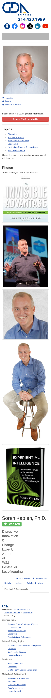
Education (12, 649)
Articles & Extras (35, 583)
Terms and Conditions (12, 613)
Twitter (7, 101)
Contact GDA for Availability (25, 119)
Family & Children (15, 655)
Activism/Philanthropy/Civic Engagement (24, 645)
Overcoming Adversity (17, 685)
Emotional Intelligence (17, 652)
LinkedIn (8, 98)
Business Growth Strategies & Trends (23, 624)
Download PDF (41, 578)
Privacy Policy (27, 613)
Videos (19, 583)
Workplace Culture (16, 150)
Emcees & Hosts (16, 137)
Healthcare (12, 667)
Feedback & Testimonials (16, 589)
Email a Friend (24, 578)
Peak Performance (15, 688)
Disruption (12, 134)
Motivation (12, 681)
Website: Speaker (12, 104)
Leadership (13, 144)
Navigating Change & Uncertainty (23, 147)
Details (7, 583)
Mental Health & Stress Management (22, 670)
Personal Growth (14, 691)
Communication (14, 627)
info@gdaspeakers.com (22, 609)
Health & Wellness (15, 663)
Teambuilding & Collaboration (20, 637)
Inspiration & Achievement (18, 678)
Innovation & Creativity (18, 140)
